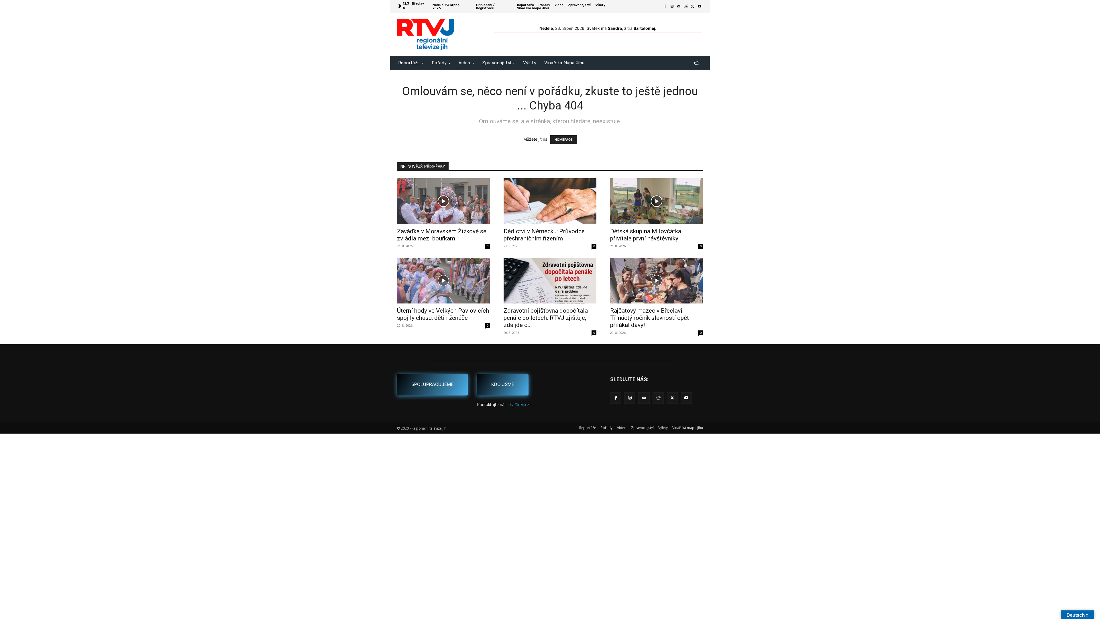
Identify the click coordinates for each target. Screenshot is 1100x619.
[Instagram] (672, 6)
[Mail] (678, 6)
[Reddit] (685, 6)
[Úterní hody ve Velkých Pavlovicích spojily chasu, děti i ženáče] (443, 280)
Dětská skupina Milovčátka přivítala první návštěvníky (645, 235)
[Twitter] (692, 6)
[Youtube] (699, 6)
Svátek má (604, 28)
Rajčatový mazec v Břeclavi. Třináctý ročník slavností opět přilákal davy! (649, 317)
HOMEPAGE (564, 140)
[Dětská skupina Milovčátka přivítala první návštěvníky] (656, 201)
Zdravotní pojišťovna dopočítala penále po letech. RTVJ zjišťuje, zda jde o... (546, 317)
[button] (696, 63)
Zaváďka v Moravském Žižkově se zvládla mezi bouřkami (441, 235)
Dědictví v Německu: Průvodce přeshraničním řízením (544, 235)
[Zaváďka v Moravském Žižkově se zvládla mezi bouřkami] (443, 201)
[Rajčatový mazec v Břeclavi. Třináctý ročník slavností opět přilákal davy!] (656, 280)
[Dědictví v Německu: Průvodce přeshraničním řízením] (550, 201)
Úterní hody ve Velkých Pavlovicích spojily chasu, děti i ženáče (443, 314)
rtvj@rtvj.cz (518, 404)
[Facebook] (665, 6)
